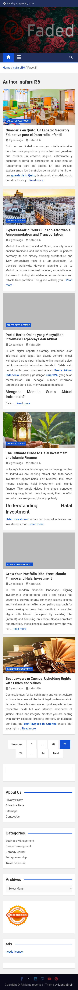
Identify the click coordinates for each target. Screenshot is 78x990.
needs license (14, 951)
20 (53, 744)
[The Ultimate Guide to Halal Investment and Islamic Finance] (39, 430)
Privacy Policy (14, 800)
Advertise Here (15, 805)
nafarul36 (35, 140)
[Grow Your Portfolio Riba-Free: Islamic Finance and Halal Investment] (39, 551)
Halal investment (17, 519)
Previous (17, 744)
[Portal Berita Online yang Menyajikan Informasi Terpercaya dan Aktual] (39, 311)
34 (42, 753)
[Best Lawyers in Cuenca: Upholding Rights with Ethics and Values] (39, 655)
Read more (36, 180)
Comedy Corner (15, 852)
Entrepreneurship (16, 857)
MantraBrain (65, 984)
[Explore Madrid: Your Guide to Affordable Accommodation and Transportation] (39, 207)
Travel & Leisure (16, 220)
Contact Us (13, 816)
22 (20, 753)
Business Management (19, 564)
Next (56, 753)
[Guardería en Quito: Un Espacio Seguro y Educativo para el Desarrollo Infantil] (39, 107)
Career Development (18, 121)
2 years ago (16, 140)
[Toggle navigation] (19, 57)
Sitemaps (11, 811)
